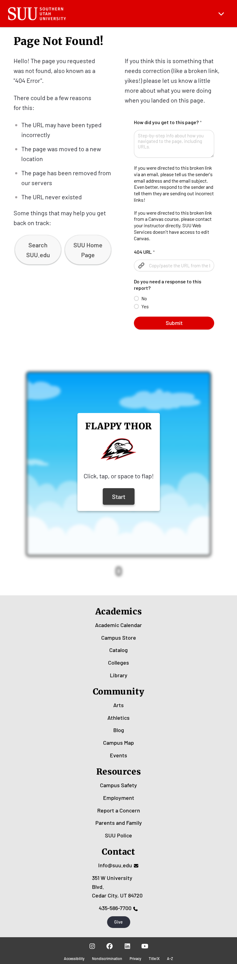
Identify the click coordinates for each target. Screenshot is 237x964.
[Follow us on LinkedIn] (127, 946)
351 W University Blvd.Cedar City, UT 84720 (117, 886)
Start (118, 496)
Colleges (118, 662)
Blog (118, 730)
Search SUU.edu (38, 249)
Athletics (118, 717)
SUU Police (118, 835)
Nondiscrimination (107, 958)
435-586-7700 (115, 908)
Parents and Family (118, 822)
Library (118, 675)
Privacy (135, 958)
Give (118, 922)
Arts (118, 705)
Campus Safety (118, 785)
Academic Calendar (118, 625)
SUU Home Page (87, 249)
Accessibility (74, 958)
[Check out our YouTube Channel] (145, 946)
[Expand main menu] (221, 13)
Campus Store (118, 637)
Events (118, 755)
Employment (118, 797)
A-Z (170, 958)
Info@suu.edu (115, 865)
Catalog (118, 649)
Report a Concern (118, 810)
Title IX (154, 958)
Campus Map (118, 742)
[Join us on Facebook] (110, 946)
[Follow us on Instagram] (92, 946)
